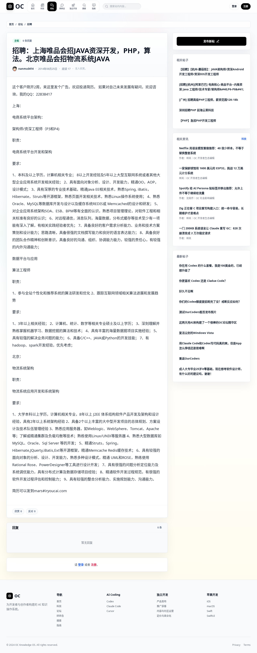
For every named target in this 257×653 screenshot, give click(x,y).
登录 (234, 6)
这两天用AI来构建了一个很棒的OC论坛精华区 (208, 322)
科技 (244, 139)
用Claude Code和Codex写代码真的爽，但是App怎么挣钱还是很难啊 (210, 345)
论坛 (20, 24)
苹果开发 (212, 595)
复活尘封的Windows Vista (196, 333)
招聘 (29, 24)
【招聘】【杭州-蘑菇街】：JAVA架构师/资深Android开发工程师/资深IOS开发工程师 (211, 71)
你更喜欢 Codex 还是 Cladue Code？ (203, 281)
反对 (32, 511)
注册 (245, 6)
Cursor (110, 611)
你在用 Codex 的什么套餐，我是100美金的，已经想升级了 (210, 268)
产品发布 (161, 601)
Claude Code (114, 606)
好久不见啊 (186, 291)
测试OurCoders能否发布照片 (197, 312)
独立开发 (162, 595)
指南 (59, 625)
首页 (11, 24)
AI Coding (113, 595)
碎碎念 (60, 616)
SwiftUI (211, 616)
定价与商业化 (164, 616)
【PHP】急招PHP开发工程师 (197, 120)
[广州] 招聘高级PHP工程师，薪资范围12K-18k (208, 100)
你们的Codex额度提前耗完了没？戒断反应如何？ (210, 301)
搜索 (59, 620)
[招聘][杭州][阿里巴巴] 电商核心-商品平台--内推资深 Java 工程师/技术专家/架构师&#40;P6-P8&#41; (211, 87)
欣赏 (18, 511)
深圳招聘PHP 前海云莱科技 (196, 110)
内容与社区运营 (165, 611)
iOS (209, 601)
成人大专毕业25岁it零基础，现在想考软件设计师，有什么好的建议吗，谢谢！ (211, 371)
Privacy (236, 645)
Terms (247, 645)
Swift (209, 611)
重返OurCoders (189, 358)
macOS (211, 606)
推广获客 (161, 606)
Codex (110, 601)
